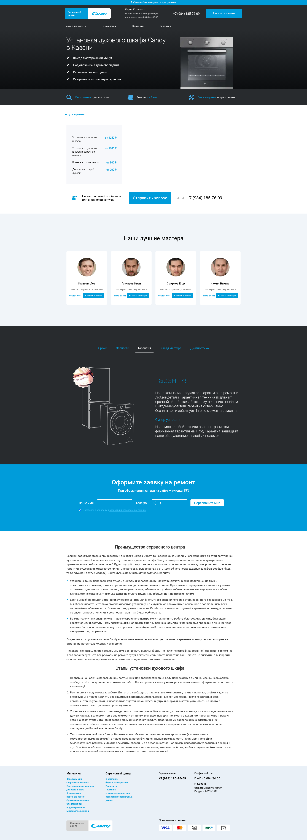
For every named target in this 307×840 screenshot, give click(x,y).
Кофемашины (73, 793)
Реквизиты (111, 786)
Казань (137, 9)
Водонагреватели (75, 807)
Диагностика (199, 348)
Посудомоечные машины (80, 786)
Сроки (102, 348)
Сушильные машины (77, 800)
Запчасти (122, 348)
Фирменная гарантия (117, 782)
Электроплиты (74, 804)
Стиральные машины (77, 782)
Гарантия (144, 348)
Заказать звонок (224, 13)
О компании (112, 779)
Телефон (142, 503)
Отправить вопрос (150, 198)
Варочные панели (75, 796)
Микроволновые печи (77, 811)
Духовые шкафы (75, 789)
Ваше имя (86, 503)
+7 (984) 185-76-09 (186, 13)
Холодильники (74, 779)
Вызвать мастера (94, 295)
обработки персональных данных (127, 510)
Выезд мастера (170, 348)
